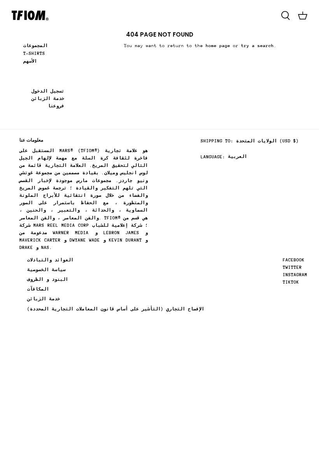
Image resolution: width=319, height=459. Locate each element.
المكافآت (38, 289)
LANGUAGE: (213, 156)
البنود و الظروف (47, 279)
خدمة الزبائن (48, 98)
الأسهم (30, 61)
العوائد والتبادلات (50, 260)
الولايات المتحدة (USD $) (267, 141)
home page (218, 45)
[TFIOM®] (30, 15)
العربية (237, 156)
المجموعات (35, 45)
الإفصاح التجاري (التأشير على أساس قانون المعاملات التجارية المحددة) (115, 309)
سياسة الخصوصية (46, 269)
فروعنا (56, 106)
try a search (257, 45)
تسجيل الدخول (48, 91)
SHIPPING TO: (217, 141)
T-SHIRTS (34, 53)
